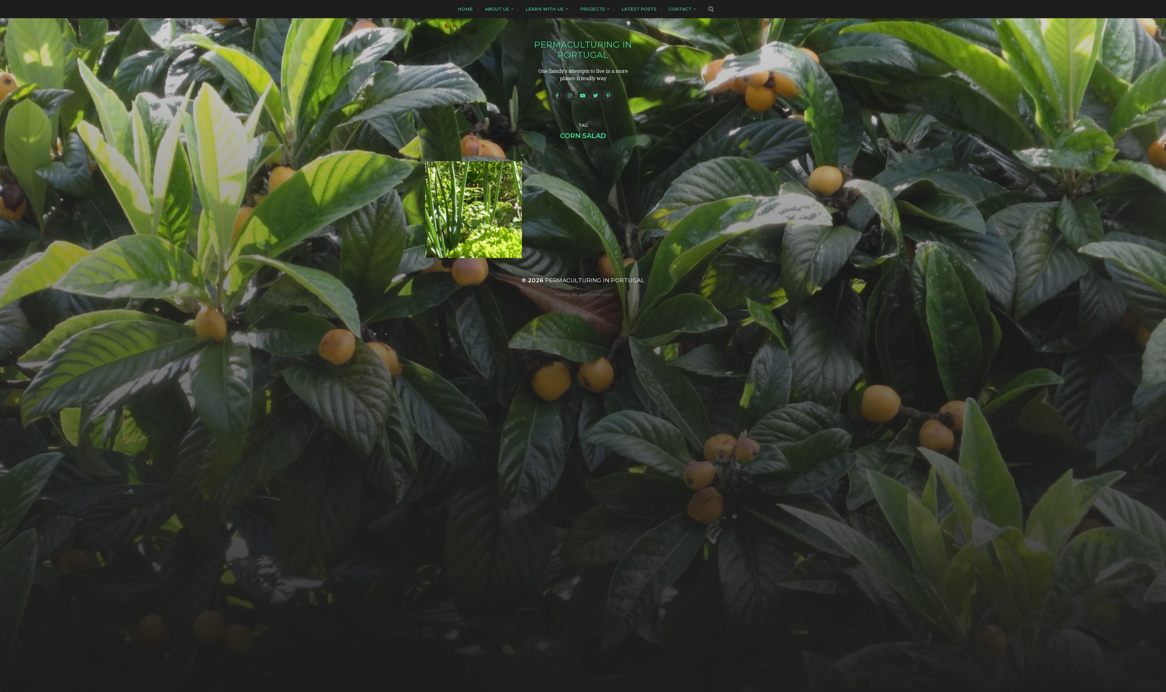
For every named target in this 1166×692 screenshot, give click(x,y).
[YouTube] (582, 95)
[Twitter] (595, 95)
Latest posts (639, 9)
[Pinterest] (608, 95)
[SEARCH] (711, 9)
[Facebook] (557, 95)
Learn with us (545, 9)
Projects (592, 9)
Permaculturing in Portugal (583, 49)
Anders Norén (595, 294)
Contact (680, 9)
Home (465, 9)
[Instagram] (569, 95)
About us (497, 9)
